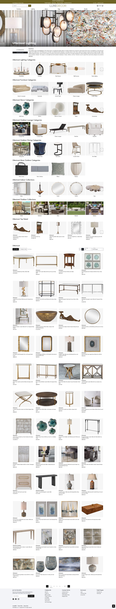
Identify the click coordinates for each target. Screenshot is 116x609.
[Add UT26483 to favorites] (79, 475)
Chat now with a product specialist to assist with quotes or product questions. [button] (105, 603)
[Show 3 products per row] (80, 249)
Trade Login (99, 593)
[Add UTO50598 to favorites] (56, 475)
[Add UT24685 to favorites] (56, 255)
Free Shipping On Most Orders (18, 3)
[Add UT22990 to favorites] (56, 310)
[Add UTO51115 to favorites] (33, 530)
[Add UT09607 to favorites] (83, 223)
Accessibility (47, 597)
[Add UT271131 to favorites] (33, 282)
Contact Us (47, 593)
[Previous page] (47, 586)
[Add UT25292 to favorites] (101, 282)
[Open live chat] (113, 606)
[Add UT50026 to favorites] (56, 448)
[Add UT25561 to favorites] (47, 223)
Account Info (83, 594)
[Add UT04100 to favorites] (56, 420)
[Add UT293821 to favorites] (79, 420)
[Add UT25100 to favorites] (79, 448)
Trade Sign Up (99, 592)
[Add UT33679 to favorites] (101, 255)
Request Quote (60, 2)
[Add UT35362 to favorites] (79, 503)
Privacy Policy (47, 599)
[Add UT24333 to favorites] (79, 282)
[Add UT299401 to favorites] (65, 223)
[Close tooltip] (114, 602)
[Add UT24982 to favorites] (101, 393)
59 (64, 586)
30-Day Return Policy (66, 594)
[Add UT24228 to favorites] (79, 255)
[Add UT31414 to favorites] (33, 558)
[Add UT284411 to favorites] (101, 558)
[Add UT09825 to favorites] (33, 338)
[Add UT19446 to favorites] (28, 223)
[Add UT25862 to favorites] (33, 420)
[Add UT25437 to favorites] (79, 365)
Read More (31, 56)
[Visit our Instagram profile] (18, 599)
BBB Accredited (47, 594)
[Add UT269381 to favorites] (79, 338)
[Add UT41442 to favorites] (56, 530)
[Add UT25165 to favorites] (101, 420)
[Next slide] (101, 69)
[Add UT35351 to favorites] (33, 448)
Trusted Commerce (48, 596)
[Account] (98, 6)
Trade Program (48, 2)
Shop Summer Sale (58, 1)
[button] (102, 6)
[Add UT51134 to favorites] (33, 255)
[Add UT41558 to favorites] (56, 503)
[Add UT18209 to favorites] (101, 503)
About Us (46, 592)
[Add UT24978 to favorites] (33, 310)
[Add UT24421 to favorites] (56, 365)
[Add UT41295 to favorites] (101, 530)
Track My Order (83, 593)
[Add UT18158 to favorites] (56, 558)
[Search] (29, 6)
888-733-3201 (100, 3)
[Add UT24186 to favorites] (56, 282)
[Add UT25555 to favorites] (56, 393)
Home (14, 12)
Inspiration (54, 2)
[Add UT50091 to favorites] (79, 393)
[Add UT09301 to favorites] (56, 338)
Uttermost (41, 50)
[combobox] (20, 6)
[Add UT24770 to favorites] (33, 475)
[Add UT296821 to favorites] (33, 503)
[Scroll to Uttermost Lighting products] (58, 28)
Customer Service (67, 2)
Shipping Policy (64, 596)
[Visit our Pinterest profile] (13, 599)
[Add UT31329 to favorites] (79, 558)
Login (81, 592)
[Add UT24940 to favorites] (101, 448)
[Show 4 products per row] (82, 249)
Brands (17, 12)
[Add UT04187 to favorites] (101, 338)
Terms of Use (47, 600)
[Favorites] (100, 6)
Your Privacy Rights (48, 602)
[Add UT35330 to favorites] (79, 530)
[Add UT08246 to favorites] (101, 310)
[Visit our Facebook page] (16, 599)
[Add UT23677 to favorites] (33, 393)
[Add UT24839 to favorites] (33, 365)
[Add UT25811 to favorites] (101, 365)
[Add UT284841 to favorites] (101, 223)
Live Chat (94, 3)
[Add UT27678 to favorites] (101, 475)
